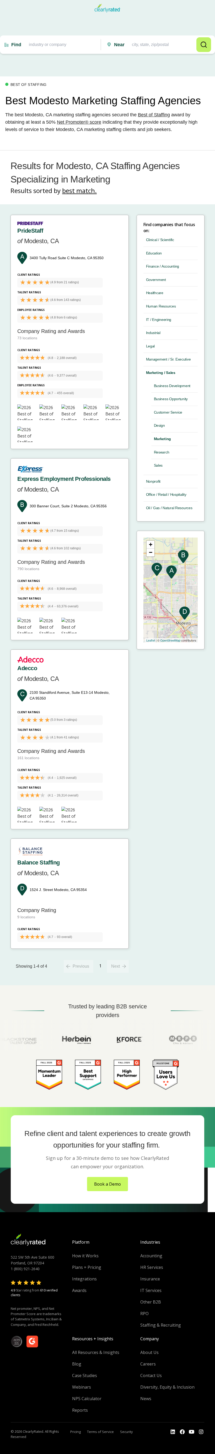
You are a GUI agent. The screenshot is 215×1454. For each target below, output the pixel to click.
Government (156, 280)
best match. (79, 190)
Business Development (172, 386)
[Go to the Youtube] (182, 1432)
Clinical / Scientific (160, 240)
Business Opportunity (171, 399)
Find (16, 44)
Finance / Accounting (162, 266)
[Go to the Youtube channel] (192, 1432)
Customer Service (168, 412)
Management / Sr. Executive (168, 359)
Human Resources (161, 306)
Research (161, 452)
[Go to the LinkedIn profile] (173, 1432)
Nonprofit (153, 481)
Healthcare (154, 293)
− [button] (150, 552)
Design (159, 425)
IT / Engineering (158, 319)
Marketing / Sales (160, 373)
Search (203, 44)
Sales (158, 465)
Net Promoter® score (79, 122)
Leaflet (150, 640)
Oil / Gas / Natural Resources (169, 508)
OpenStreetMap (170, 640)
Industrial (153, 333)
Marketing (162, 439)
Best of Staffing (154, 114)
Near (119, 44)
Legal (150, 346)
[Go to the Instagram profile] (201, 1432)
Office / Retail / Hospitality (166, 494)
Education (154, 253)
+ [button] (150, 544)
